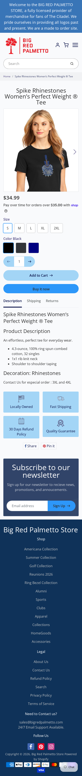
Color (12, 238)
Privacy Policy (41, 695)
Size (6, 219)
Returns (52, 301)
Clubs (41, 608)
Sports (41, 599)
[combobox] (34, 63)
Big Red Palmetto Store (40, 529)
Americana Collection (41, 549)
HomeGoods (41, 633)
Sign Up (59, 506)
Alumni (41, 591)
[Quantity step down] (8, 261)
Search (41, 687)
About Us (41, 661)
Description (12, 301)
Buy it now (41, 289)
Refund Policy (41, 678)
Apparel (41, 616)
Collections (41, 624)
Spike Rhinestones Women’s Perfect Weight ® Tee (44, 76)
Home (7, 76)
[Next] (74, 152)
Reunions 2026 (41, 574)
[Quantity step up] (29, 261)
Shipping (34, 301)
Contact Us (41, 670)
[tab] (15, 302)
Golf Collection (41, 566)
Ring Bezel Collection (41, 582)
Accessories (41, 641)
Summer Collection (41, 557)
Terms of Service (41, 703)
